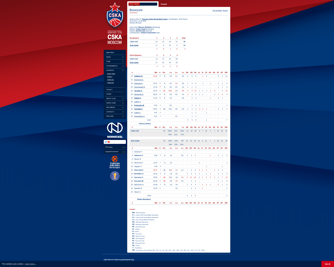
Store (108, 94)
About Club (110, 98)
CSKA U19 (110, 82)
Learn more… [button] (30, 264)
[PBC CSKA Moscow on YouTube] (109, 142)
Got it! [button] (327, 264)
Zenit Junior (134, 45)
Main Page (110, 52)
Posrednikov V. (139, 116)
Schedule (110, 70)
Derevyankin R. (139, 87)
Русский (164, 4)
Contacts (110, 112)
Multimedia (110, 107)
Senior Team (111, 73)
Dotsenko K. (138, 83)
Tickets (109, 89)
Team (108, 61)
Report (225, 10)
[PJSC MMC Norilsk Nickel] (115, 139)
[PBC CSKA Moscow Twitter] (106, 142)
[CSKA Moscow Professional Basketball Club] (115, 43)
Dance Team (111, 103)
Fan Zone (110, 116)
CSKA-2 (109, 76)
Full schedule (217, 10)
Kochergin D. (139, 80)
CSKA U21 (110, 79)
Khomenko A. (139, 94)
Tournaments (111, 66)
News (108, 57)
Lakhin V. (137, 102)
